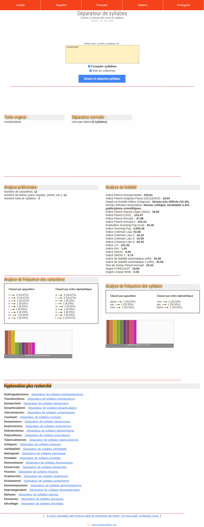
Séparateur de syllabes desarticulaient (52, 407)
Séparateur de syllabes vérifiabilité (44, 449)
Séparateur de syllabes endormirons (48, 426)
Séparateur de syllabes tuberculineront (53, 440)
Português (183, 5)
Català (20, 5)
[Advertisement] (102, 33)
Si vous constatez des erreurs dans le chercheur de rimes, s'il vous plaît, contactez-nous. (102, 515)
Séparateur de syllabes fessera (38, 471)
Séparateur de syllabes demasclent (45, 403)
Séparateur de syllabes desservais (44, 467)
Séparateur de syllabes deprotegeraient (54, 489)
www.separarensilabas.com (104, 524)
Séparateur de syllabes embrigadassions (57, 394)
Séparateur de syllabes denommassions (55, 485)
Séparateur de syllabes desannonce (47, 421)
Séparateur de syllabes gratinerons (46, 476)
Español (61, 5)
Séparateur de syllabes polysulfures (47, 435)
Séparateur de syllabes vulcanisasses (51, 412)
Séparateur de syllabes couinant (40, 417)
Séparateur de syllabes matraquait (44, 453)
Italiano (142, 5)
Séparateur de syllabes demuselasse (49, 462)
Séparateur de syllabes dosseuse (42, 499)
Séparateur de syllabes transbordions (51, 398)
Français (101, 5)
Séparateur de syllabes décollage (42, 503)
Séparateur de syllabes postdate (40, 458)
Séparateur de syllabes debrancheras (50, 430)
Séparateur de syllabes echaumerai (46, 480)
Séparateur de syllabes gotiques (40, 444)
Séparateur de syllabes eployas (38, 494)
